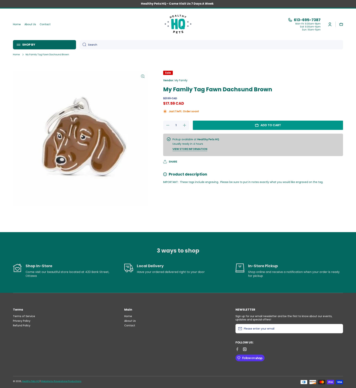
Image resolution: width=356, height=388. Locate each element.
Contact (129, 325)
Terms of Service (24, 316)
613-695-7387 (307, 19)
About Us (130, 320)
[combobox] (211, 44)
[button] (341, 24)
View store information (189, 149)
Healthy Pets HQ (30, 381)
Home (16, 54)
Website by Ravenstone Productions (61, 381)
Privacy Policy (21, 320)
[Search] (83, 44)
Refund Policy (21, 325)
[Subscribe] (338, 328)
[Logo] (178, 24)
